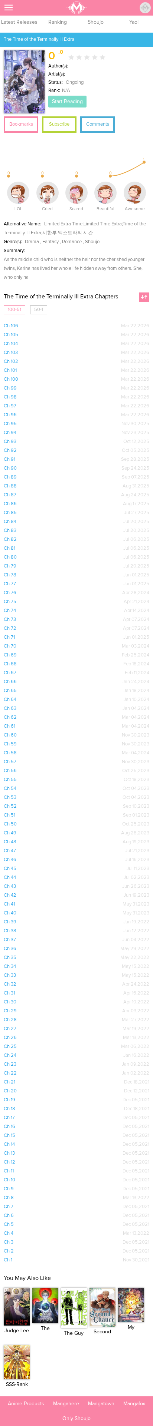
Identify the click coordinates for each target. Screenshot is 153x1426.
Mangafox (134, 1403)
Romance (72, 241)
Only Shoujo (76, 1418)
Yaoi (134, 22)
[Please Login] (145, 8)
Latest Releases (19, 22)
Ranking (57, 22)
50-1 (38, 309)
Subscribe (59, 124)
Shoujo (96, 22)
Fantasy (50, 241)
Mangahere (66, 1403)
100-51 (14, 309)
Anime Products (26, 1403)
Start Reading (67, 101)
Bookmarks (21, 124)
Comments (97, 124)
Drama (32, 241)
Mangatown (101, 1403)
